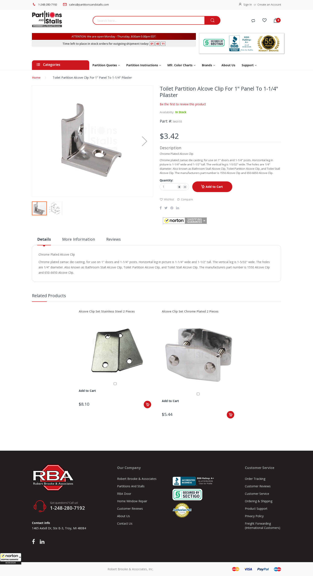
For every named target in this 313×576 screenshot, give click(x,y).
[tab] (44, 241)
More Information (78, 239)
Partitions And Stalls (131, 486)
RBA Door (124, 494)
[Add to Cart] (147, 404)
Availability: (167, 112)
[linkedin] (42, 542)
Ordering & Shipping (258, 501)
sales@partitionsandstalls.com (89, 4)
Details (44, 239)
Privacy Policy (254, 516)
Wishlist (169, 199)
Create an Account (269, 4)
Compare (187, 199)
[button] (10, 558)
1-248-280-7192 (47, 4)
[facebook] (34, 542)
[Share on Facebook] (161, 208)
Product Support (256, 509)
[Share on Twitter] (166, 208)
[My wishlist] (264, 21)
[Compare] (253, 21)
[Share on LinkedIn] (177, 208)
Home (36, 77)
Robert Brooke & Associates (136, 479)
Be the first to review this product (183, 104)
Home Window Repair (132, 501)
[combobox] (148, 20)
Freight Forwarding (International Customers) (262, 525)
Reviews (113, 239)
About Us (123, 516)
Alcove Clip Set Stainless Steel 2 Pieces (107, 311)
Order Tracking (255, 479)
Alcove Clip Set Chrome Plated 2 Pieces (190, 311)
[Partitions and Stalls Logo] (60, 21)
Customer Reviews (130, 509)
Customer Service (257, 494)
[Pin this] (171, 208)
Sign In (247, 4)
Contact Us (124, 523)
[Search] (212, 20)
